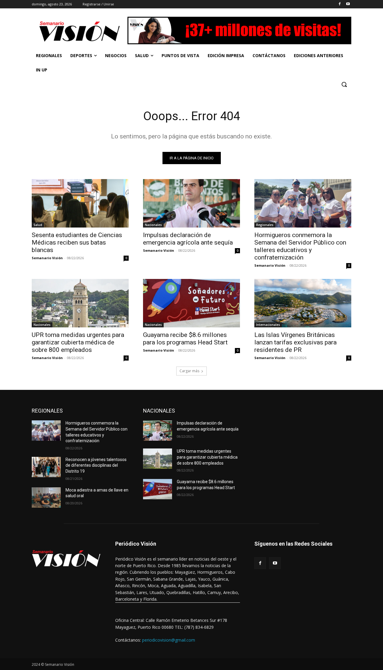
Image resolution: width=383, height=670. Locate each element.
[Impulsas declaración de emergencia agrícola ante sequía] (191, 203)
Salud (38, 225)
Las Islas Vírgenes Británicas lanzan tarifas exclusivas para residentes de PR (295, 342)
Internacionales (268, 325)
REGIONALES (47, 411)
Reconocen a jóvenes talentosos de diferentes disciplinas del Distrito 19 (96, 465)
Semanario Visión (47, 258)
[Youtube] (347, 4)
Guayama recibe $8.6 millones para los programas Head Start (185, 338)
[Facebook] (339, 4)
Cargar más (189, 370)
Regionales (264, 225)
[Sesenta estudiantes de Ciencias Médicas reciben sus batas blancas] (80, 203)
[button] (344, 84)
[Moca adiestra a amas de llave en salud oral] (46, 497)
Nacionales (153, 225)
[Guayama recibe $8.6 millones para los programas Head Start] (191, 303)
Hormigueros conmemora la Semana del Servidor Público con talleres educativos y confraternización (300, 246)
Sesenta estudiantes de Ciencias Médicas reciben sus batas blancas (77, 242)
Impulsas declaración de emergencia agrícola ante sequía (188, 238)
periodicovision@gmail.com (168, 640)
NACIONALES (159, 411)
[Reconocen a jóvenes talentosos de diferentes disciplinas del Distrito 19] (46, 467)
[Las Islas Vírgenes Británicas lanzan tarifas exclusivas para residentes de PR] (302, 303)
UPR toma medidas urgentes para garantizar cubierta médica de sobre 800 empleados (78, 342)
